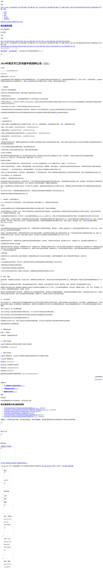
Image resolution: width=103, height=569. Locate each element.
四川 (16, 7)
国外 (97, 7)
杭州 (10, 41)
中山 (45, 41)
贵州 (54, 7)
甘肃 (77, 7)
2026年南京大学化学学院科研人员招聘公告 (16, 413)
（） (14, 385)
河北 (45, 7)
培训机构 (6, 19)
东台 (62, 46)
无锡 (13, 46)
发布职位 (8, 22)
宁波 (36, 41)
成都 (16, 41)
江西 (48, 7)
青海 (88, 7)
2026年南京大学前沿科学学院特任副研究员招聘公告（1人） (21, 416)
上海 (39, 7)
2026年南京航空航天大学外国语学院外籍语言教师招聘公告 (20, 415)
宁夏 (91, 7)
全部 (2, 46)
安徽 (31, 7)
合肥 (57, 41)
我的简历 (3, 22)
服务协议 (8, 463)
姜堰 (68, 46)
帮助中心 (25, 463)
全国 (2, 7)
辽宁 (60, 7)
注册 (21, 22)
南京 (22, 41)
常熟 (43, 46)
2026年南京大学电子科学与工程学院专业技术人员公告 (19, 411)
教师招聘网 (4, 51)
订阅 (5, 495)
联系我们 (14, 463)
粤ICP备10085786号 (47, 466)
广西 (28, 7)
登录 (18, 22)
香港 (5, 9)
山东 (19, 7)
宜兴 (59, 46)
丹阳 (65, 46)
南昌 (54, 41)
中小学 (6, 17)
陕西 (51, 7)
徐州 (16, 46)
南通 (19, 46)
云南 (42, 7)
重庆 (57, 7)
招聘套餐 (14, 22)
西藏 (94, 7)
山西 (71, 7)
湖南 (25, 7)
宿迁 (28, 46)
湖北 (34, 7)
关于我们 (3, 463)
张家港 (56, 46)
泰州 (41, 46)
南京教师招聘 (6, 26)
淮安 (25, 46)
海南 (80, 7)
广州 (5, 41)
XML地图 (64, 466)
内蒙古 (63, 7)
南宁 (39, 41)
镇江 (34, 46)
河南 (22, 7)
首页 (5, 12)
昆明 (51, 41)
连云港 (37, 46)
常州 (48, 41)
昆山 (49, 46)
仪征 (74, 46)
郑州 (34, 41)
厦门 (13, 41)
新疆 (82, 7)
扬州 (31, 46)
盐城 (22, 46)
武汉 (25, 41)
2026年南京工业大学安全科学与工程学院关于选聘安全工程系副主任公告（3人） (27, 409)
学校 (5, 13)
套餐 (5, 502)
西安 (31, 41)
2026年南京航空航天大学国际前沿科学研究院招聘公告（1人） (21, 408)
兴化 (71, 46)
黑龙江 (68, 7)
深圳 (7, 41)
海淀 (65, 41)
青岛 (62, 41)
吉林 (85, 7)
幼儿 (5, 15)
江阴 (46, 46)
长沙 (28, 41)
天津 (74, 7)
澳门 (2, 9)
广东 (5, 7)
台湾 (100, 7)
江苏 (10, 7)
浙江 (7, 7)
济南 (60, 41)
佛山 (2, 41)
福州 (42, 41)
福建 (13, 7)
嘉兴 (68, 41)
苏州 (19, 41)
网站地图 (70, 466)
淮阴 (52, 46)
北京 (36, 7)
